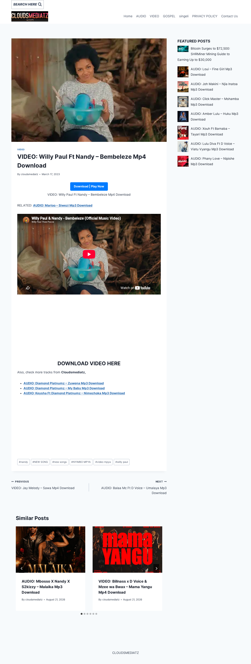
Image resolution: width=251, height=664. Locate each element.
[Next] (156, 568)
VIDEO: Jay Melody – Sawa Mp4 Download (43, 485)
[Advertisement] (89, 326)
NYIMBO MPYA (81, 461)
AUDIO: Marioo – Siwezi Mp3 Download (62, 205)
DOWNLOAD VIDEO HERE (89, 363)
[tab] (82, 614)
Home (128, 16)
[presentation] (50, 549)
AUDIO (141, 16)
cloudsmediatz (29, 174)
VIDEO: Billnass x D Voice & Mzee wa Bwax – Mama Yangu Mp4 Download (125, 587)
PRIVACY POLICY (204, 16)
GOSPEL (169, 16)
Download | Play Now (89, 186)
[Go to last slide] (22, 568)
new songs (59, 461)
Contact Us (229, 16)
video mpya (103, 461)
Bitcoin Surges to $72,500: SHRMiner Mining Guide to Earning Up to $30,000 (204, 54)
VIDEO (154, 16)
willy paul (121, 461)
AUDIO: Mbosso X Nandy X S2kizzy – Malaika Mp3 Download (46, 587)
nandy (23, 461)
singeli (184, 16)
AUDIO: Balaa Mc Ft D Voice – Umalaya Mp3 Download (133, 487)
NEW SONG (40, 461)
